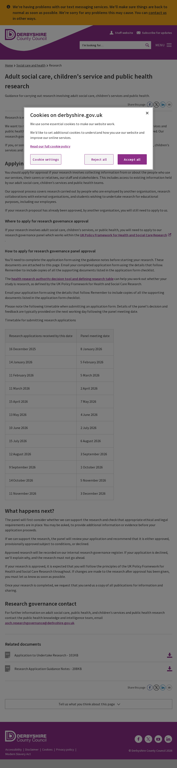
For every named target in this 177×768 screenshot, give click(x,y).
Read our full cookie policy (50, 146)
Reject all (99, 159)
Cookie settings (46, 159)
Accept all (132, 159)
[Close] (147, 113)
